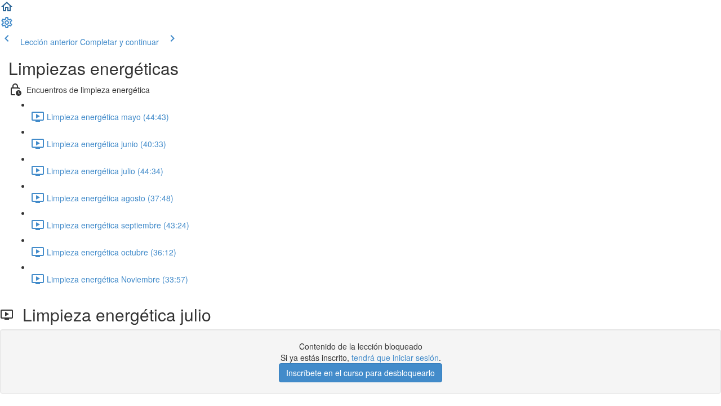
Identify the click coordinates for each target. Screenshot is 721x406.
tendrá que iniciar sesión (395, 357)
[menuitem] (7, 26)
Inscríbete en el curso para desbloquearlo (360, 372)
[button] (7, 10)
